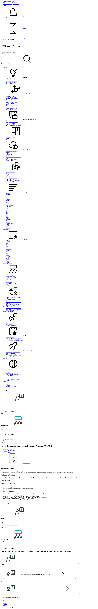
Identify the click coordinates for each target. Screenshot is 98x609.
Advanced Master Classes (11, 79)
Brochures (8, 382)
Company (5, 358)
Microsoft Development (14, 181)
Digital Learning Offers (11, 109)
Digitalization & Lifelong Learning (13, 281)
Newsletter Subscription (11, 386)
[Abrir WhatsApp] (95, 606)
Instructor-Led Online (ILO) (12, 108)
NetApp (7, 220)
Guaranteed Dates (9, 99)
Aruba (7, 196)
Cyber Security (9, 154)
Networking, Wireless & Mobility (13, 304)
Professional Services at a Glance (13, 297)
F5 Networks (8, 249)
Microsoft (8, 219)
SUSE (7, 226)
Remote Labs (8, 285)
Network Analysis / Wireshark (12, 159)
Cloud (7, 153)
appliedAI (8, 194)
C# (6, 173)
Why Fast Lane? (9, 370)
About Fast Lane (9, 369)
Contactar (3, 53)
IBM (7, 214)
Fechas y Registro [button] (4, 413)
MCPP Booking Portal (13, 356)
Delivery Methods (9, 104)
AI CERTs (8, 193)
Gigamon (8, 211)
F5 (6, 207)
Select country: (6, 39)
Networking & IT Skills (11, 82)
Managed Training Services (11, 277)
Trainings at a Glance (10, 120)
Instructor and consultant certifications (14, 374)
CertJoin (7, 138)
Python (7, 174)
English (24, 28)
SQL (7, 175)
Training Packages (10, 103)
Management (8, 372)
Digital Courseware (10, 105)
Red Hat (7, 224)
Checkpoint (8, 204)
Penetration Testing (10, 310)
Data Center (8, 155)
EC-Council (8, 206)
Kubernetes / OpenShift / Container (13, 157)
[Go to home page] (11, 51)
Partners (7, 376)
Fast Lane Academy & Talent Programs (14, 279)
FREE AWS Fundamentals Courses (13, 338)
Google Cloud (9, 212)
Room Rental (8, 284)
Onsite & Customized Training (12, 98)
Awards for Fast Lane (10, 373)
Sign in (4, 605)
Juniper (7, 218)
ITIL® (7, 139)
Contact (7, 380)
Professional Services (7, 263)
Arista (7, 195)
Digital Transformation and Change (13, 125)
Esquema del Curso (7, 452)
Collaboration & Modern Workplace (13, 302)
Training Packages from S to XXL (13, 352)
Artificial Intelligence (10, 299)
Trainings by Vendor (10, 96)
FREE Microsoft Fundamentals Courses (14, 340)
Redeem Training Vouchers (11, 102)
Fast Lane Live (9, 78)
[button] (12, 39)
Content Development (10, 276)
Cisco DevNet (12, 179)
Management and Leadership (12, 122)
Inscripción (74, 578)
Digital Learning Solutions (11, 275)
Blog (7, 384)
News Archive (9, 324)
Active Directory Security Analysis (13, 309)
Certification (5, 229)
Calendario (8, 95)
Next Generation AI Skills (11, 81)
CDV (4, 599)
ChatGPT (8, 152)
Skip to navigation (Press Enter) (10, 1)
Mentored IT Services (10, 305)
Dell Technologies (10, 205)
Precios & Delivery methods (9, 450)
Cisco (7, 201)
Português (25, 38)
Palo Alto (8, 257)
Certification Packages (10, 353)
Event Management (10, 278)
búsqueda (3, 63)
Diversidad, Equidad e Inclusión (12, 379)
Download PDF (26, 463)
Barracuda (8, 199)
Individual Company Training (12, 283)
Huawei (7, 213)
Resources (5, 381)
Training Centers (9, 107)
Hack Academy (9, 83)
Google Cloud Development (14, 180)
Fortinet (7, 210)
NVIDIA (8, 222)
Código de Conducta (10, 378)
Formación (5, 67)
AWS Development (13, 178)
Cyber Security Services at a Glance (13, 308)
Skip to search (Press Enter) (9, 2)
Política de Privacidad (7, 602)
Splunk (7, 225)
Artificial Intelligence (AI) (11, 151)
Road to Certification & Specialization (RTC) (18, 355)
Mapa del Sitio (6, 604)
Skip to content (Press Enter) (9, 5)
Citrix (7, 202)
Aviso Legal (5, 600)
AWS (7, 198)
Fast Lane (8, 208)
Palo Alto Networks (10, 223)
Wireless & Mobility (10, 160)
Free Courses (8, 387)
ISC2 (7, 216)
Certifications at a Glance (11, 240)
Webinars (8, 385)
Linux (7, 158)
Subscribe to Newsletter (11, 325)
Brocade (7, 200)
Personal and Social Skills (11, 123)
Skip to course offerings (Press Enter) (11, 4)
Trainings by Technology (11, 97)
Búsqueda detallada (5, 65)
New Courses (9, 101)
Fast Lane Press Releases (11, 323)
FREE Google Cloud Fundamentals (13, 339)
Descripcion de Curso (7, 449)
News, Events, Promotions (8, 311)
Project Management (10, 124)
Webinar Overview (10, 337)
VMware (8, 228)
